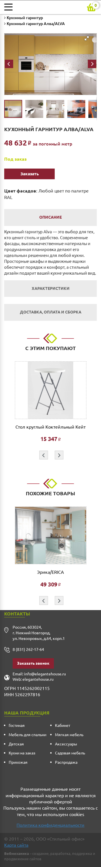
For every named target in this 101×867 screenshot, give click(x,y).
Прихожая (18, 762)
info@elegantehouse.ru (45, 674)
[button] (49, 55)
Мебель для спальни (27, 734)
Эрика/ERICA (50, 572)
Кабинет (62, 725)
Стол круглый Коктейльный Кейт (50, 427)
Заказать (29, 173)
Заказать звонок (33, 663)
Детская (16, 744)
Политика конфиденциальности (50, 825)
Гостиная (17, 725)
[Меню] (9, 7)
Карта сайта (16, 845)
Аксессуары (66, 744)
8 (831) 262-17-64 (28, 649)
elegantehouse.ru (38, 679)
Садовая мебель (70, 753)
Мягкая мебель (69, 734)
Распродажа (66, 762)
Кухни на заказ (22, 753)
